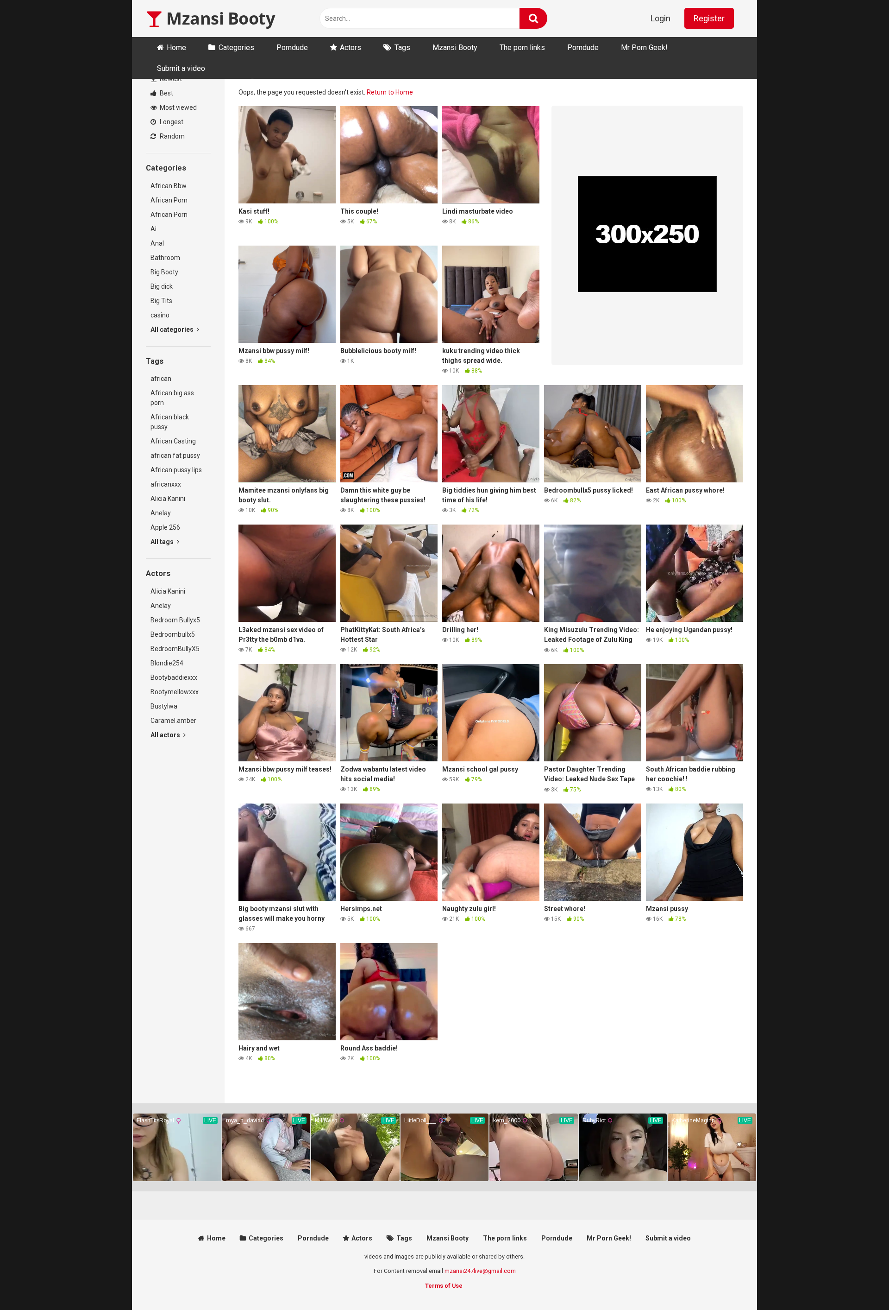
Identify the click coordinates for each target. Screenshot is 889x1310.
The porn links (522, 47)
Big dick (161, 286)
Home (176, 47)
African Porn (169, 200)
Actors (350, 47)
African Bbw (168, 186)
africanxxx (165, 484)
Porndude (292, 47)
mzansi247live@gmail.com (480, 1270)
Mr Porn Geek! (644, 47)
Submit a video (181, 68)
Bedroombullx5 (172, 634)
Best (165, 93)
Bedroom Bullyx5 (175, 620)
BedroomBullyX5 (175, 648)
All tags (162, 541)
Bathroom (165, 257)
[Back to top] (857, 1281)
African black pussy (169, 421)
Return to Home (390, 92)
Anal (157, 243)
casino (159, 315)
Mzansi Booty (219, 18)
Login (660, 18)
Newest (170, 78)
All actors (166, 735)
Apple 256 (165, 527)
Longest (170, 122)
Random (171, 136)
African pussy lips (176, 470)
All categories (172, 329)
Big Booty (164, 272)
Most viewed (177, 107)
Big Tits (161, 300)
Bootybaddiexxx (173, 677)
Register (709, 18)
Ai (153, 229)
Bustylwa (163, 706)
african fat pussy (175, 455)
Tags (402, 47)
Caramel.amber (173, 720)
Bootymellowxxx (174, 692)
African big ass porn (172, 397)
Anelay (160, 513)
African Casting (173, 441)
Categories (236, 47)
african (160, 378)
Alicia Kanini (167, 498)
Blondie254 (166, 663)
